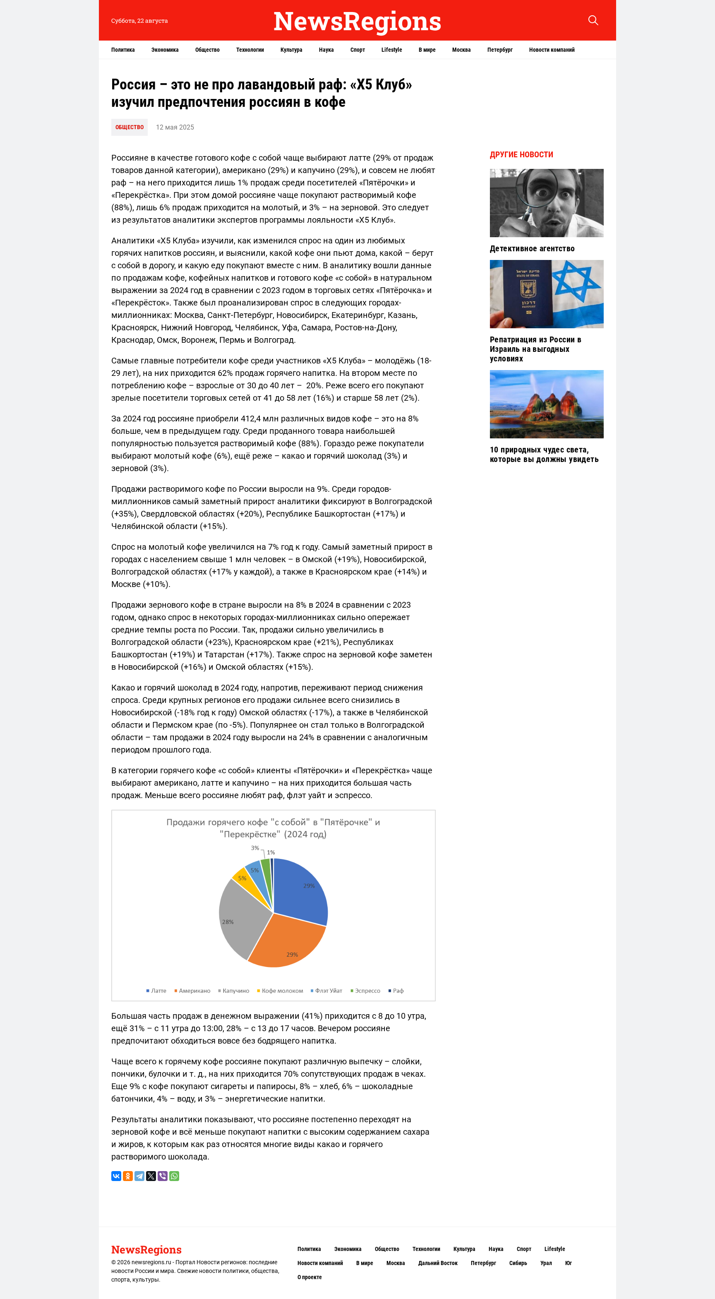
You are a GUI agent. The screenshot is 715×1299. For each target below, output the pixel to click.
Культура (291, 49)
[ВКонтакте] (116, 1176)
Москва (461, 49)
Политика (123, 49)
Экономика (165, 49)
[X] (151, 1176)
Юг (568, 1263)
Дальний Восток (438, 1263)
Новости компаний (552, 49)
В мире (427, 49)
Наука (326, 49)
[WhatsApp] (174, 1176)
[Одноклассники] (128, 1176)
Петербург (500, 49)
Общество (207, 49)
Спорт (357, 49)
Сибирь (518, 1263)
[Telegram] (139, 1176)
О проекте (310, 1277)
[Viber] (163, 1176)
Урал (546, 1263)
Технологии (250, 49)
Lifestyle (391, 49)
